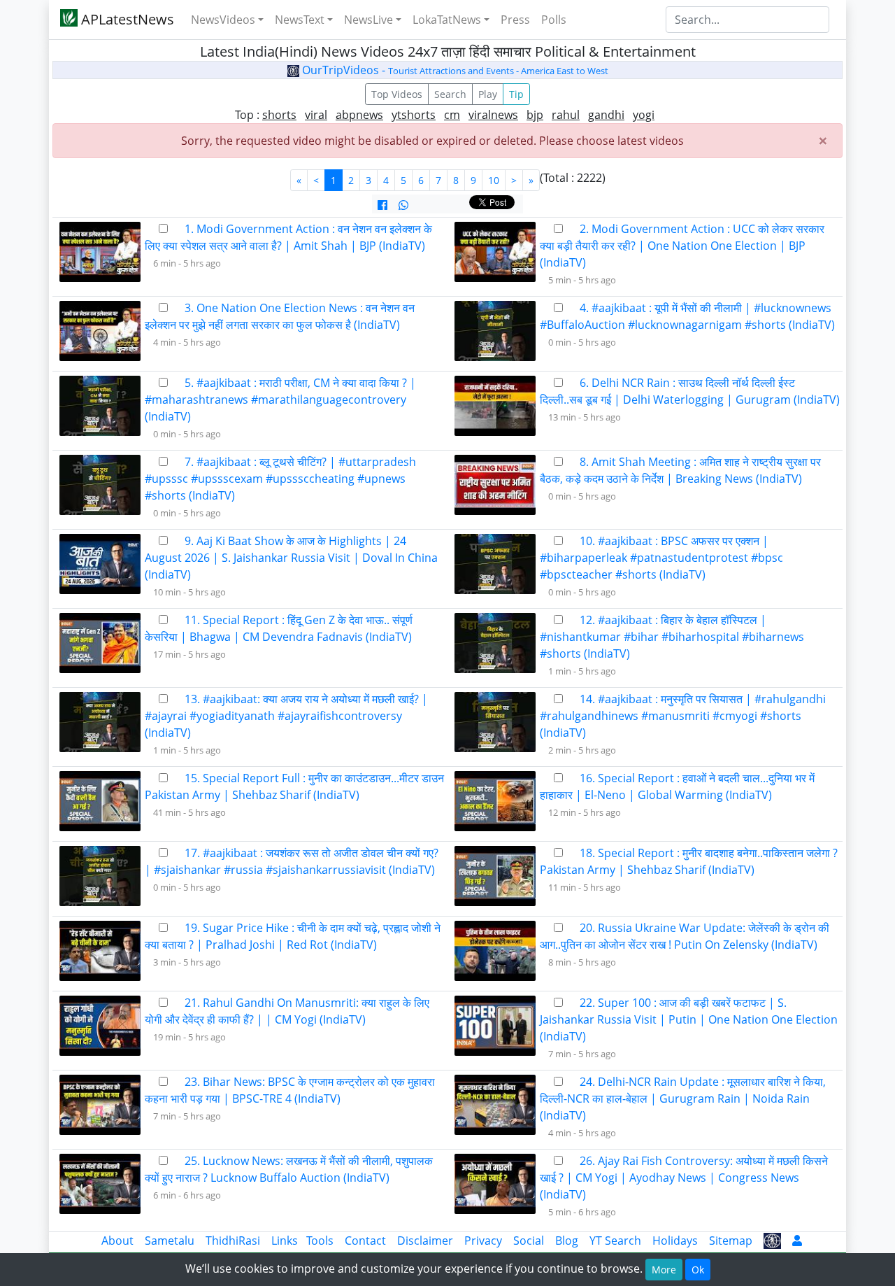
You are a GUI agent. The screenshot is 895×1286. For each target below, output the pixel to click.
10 (493, 180)
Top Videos (396, 94)
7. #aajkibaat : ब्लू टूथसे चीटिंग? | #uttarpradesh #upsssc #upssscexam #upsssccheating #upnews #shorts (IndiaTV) (280, 478)
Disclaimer (425, 1240)
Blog (566, 1240)
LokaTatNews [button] (447, 19)
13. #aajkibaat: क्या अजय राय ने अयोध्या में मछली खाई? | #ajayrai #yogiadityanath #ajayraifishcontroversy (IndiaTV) (286, 715)
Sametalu (169, 1240)
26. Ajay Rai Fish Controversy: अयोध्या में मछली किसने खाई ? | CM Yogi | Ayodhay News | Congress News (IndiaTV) (684, 1177)
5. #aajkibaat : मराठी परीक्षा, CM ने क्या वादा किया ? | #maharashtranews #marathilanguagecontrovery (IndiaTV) (280, 399)
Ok (698, 1269)
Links (284, 1240)
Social (528, 1240)
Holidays (675, 1240)
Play (487, 94)
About (117, 1240)
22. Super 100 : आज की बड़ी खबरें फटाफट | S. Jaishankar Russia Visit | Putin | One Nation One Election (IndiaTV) (689, 1019)
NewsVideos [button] (223, 19)
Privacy (483, 1240)
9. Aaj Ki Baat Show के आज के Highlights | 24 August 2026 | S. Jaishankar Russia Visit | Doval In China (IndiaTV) (291, 557)
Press (515, 19)
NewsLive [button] (368, 19)
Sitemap (730, 1240)
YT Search (615, 1240)
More (664, 1269)
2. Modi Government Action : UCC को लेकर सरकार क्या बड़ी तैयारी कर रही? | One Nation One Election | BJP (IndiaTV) (682, 245)
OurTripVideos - (453, 70)
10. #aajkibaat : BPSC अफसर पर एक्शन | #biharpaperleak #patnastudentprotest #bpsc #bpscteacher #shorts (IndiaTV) (661, 557)
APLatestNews (126, 19)
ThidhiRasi (233, 1240)
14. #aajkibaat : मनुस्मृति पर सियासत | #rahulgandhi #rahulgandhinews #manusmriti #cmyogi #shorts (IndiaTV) (683, 715)
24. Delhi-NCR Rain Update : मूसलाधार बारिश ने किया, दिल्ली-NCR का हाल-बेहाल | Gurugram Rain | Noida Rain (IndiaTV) (683, 1098)
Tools (320, 1240)
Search (450, 94)
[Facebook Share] (382, 205)
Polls (553, 19)
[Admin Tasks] (797, 1240)
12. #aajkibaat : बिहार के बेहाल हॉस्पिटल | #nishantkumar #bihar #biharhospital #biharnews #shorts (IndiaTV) (672, 636)
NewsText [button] (299, 19)
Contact (365, 1240)
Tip (516, 94)
